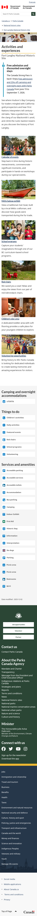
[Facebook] (4, 749)
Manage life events (10, 864)
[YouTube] (18, 749)
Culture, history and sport (13, 818)
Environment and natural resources (17, 807)
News (4, 696)
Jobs (3, 771)
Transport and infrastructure (14, 828)
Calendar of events (10, 157)
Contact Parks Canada (12, 651)
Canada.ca (6, 21)
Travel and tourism (10, 782)
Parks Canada (18, 21)
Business (5, 787)
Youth (4, 859)
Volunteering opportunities (14, 356)
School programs (9, 241)
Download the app (10, 758)
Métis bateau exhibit (11, 201)
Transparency (8, 672)
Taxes (4, 802)
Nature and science (11, 713)
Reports (5, 690)
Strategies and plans (11, 686)
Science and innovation (12, 843)
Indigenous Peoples (10, 848)
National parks (8, 703)
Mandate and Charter (12, 668)
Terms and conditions (12, 693)
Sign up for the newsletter (14, 755)
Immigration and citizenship (14, 777)
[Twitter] (11, 749)
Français (32, 2)
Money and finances (10, 838)
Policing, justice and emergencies (16, 823)
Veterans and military (11, 853)
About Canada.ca (11, 889)
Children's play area (10, 318)
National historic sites (12, 25)
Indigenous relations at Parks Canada (15, 682)
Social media (9, 879)
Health (4, 797)
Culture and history (11, 716)
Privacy (7, 899)
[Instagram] (25, 749)
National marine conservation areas (18, 706)
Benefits (5, 792)
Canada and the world (11, 833)
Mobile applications (12, 884)
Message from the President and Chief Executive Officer (17, 676)
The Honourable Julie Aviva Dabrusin (17, 732)
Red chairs (6, 281)
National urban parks (12, 710)
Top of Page (7, 911)
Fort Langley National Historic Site (17, 30)
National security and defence (15, 812)
